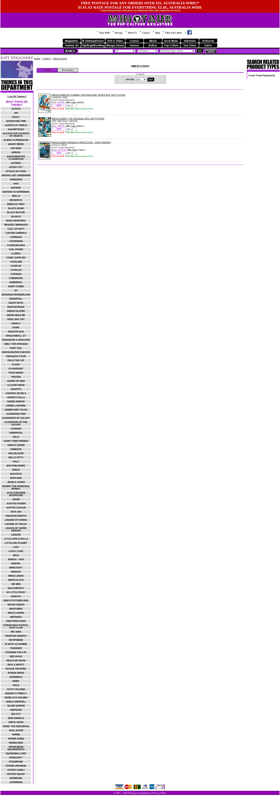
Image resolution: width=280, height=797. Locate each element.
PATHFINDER (16, 640)
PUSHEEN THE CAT (16, 652)
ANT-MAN (16, 148)
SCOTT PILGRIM (16, 689)
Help (157, 32)
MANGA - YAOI (16, 559)
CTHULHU (16, 270)
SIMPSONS (16, 710)
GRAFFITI (16, 389)
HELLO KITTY (15, 457)
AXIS (15, 183)
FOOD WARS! (16, 372)
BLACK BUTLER (16, 212)
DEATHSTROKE (15, 307)
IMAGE (16, 469)
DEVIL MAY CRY (16, 319)
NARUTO (16, 596)
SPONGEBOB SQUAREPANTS (15, 748)
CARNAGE (16, 237)
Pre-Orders (67, 70)
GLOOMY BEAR (16, 385)
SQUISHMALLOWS (16, 753)
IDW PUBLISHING (16, 465)
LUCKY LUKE (16, 551)
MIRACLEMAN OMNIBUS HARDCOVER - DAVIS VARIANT (81, 142)
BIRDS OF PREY (16, 204)
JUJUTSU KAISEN (16, 503)
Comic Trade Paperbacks (261, 75)
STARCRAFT (16, 757)
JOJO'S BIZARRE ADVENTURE (16, 494)
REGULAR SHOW (16, 660)
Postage (118, 32)
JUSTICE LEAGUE (16, 507)
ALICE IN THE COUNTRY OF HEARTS (16, 134)
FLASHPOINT (16, 368)
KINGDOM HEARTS (16, 516)
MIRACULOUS (16, 580)
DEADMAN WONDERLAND (16, 294)
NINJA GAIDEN (16, 613)
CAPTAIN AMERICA (16, 233)
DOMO (15, 327)
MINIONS (16, 571)
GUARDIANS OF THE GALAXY (16, 423)
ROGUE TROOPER (16, 668)
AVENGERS (16, 179)
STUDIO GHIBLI (15, 770)
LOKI (16, 547)
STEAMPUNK (16, 761)
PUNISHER (16, 648)
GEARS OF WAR (16, 381)
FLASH (16, 364)
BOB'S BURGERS (15, 220)
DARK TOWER (16, 286)
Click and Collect (173, 32)
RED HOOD (16, 656)
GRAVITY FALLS (16, 397)
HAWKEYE (16, 449)
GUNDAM (16, 428)
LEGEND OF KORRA (16, 520)
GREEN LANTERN (16, 405)
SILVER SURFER (16, 705)
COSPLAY (16, 266)
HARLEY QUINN (16, 445)
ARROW (15, 152)
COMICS (47, 59)
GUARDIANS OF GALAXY (16, 418)
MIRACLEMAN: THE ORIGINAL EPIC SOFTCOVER (78, 118)
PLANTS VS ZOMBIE (16, 644)
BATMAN (16, 187)
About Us (132, 32)
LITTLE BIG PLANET (16, 543)
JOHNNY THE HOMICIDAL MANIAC (16, 487)
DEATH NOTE (16, 303)
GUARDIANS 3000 (16, 414)
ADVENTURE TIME (16, 121)
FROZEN (16, 377)
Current (47, 70)
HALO (16, 437)
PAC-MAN (16, 631)
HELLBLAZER (16, 453)
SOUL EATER (16, 730)
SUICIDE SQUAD (16, 774)
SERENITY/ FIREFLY (16, 693)
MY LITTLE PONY (16, 592)
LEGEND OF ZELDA (16, 524)
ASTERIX (16, 163)
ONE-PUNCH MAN (16, 621)
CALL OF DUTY (16, 229)
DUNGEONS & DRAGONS (16, 340)
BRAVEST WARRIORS (16, 224)
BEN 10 (16, 196)
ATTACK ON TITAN (16, 171)
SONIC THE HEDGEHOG (16, 726)
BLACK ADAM (16, 208)
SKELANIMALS (16, 718)
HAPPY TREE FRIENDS (16, 441)
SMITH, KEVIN (15, 722)
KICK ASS (16, 511)
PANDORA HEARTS (15, 636)
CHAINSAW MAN (16, 245)
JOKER (16, 499)
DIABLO (15, 323)
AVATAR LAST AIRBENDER (16, 175)
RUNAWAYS (16, 677)
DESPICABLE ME (16, 315)
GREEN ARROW (16, 401)
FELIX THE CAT (16, 360)
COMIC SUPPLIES (15, 257)
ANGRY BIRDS (16, 144)
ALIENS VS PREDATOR (15, 140)
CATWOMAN (16, 241)
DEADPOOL (15, 298)
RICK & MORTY (16, 664)
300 (16, 113)
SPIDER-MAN (16, 742)
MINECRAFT (16, 567)
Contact (145, 32)
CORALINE (16, 261)
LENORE (16, 534)
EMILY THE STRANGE (16, 344)
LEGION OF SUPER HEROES (16, 529)
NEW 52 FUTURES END (15, 600)
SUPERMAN (16, 782)
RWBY (16, 681)
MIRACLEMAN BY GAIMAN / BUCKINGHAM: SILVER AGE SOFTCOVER (88, 95)
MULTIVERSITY (16, 588)
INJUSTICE (16, 474)
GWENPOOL (16, 432)
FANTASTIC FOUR (16, 356)
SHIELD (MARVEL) (16, 701)
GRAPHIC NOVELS (16, 393)
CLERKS (15, 253)
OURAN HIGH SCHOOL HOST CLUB (15, 626)
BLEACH (16, 216)
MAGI (16, 555)
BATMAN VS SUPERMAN (16, 192)
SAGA (16, 685)
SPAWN (16, 734)
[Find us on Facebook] (188, 34)
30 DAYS (15, 109)
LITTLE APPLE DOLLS (16, 539)
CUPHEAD (16, 274)
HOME (37, 59)
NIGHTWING (16, 608)
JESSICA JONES (16, 482)
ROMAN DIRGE (16, 673)
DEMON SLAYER (16, 311)
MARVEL (16, 563)
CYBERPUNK (16, 278)
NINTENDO (16, 617)
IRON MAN (16, 478)
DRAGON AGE (16, 331)
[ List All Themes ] (17, 96)
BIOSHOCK (16, 200)
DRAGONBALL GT (16, 335)
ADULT (16, 117)
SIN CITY (16, 714)
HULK (16, 461)
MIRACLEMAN (16, 576)
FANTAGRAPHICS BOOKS (16, 352)
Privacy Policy (159, 793)
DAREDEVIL (15, 282)
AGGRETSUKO (16, 129)
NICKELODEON (16, 604)
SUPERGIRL (16, 778)
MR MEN (15, 584)
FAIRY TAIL (16, 348)
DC (16, 290)
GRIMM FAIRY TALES (16, 409)
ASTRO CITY (16, 167)
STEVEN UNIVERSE (16, 766)
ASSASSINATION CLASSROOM (16, 157)
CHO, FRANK (16, 249)
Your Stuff (104, 32)
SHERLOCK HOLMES (16, 697)
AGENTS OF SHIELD (16, 125)
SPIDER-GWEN (16, 738)
